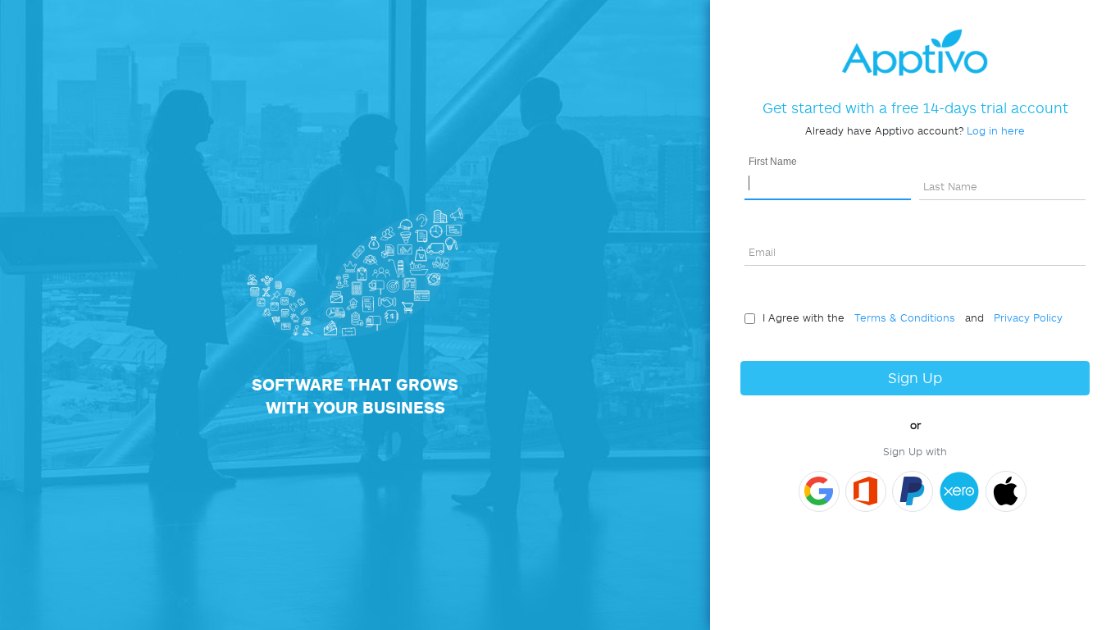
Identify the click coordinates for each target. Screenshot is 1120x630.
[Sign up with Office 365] (865, 491)
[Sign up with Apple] (1006, 491)
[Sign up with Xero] (959, 491)
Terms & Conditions (901, 317)
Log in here (996, 130)
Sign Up (915, 377)
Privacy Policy (1025, 317)
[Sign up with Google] (819, 491)
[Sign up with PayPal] (912, 491)
